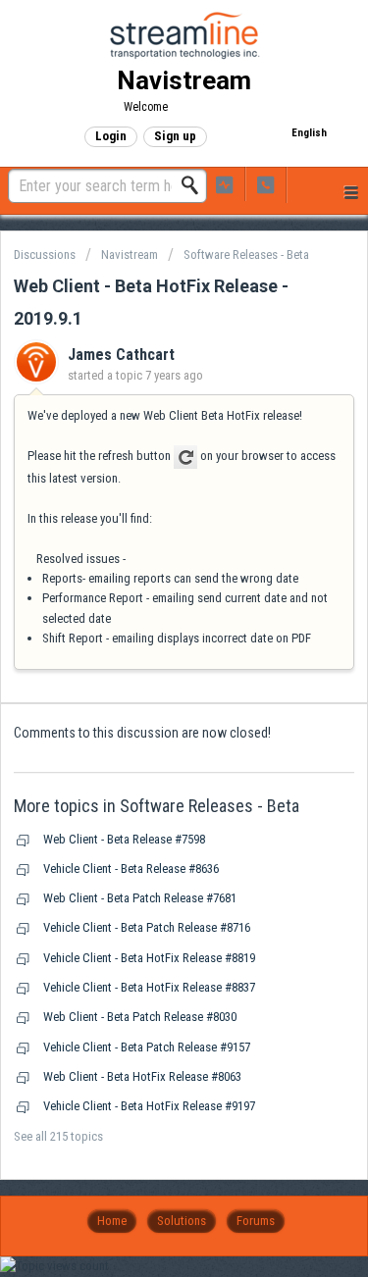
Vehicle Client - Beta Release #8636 (131, 868)
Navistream (129, 254)
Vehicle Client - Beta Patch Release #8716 (146, 927)
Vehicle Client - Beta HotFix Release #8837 (149, 987)
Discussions (45, 254)
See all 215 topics (58, 1136)
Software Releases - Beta (246, 254)
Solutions (181, 1220)
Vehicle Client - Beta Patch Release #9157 (146, 1047)
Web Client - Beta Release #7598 (124, 839)
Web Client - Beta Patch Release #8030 (140, 1016)
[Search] (195, 185)
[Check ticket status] (224, 184)
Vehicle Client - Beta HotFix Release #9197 (149, 1105)
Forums (256, 1220)
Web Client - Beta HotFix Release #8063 (142, 1076)
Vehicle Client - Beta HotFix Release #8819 (149, 957)
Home (112, 1220)
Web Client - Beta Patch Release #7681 (140, 898)
